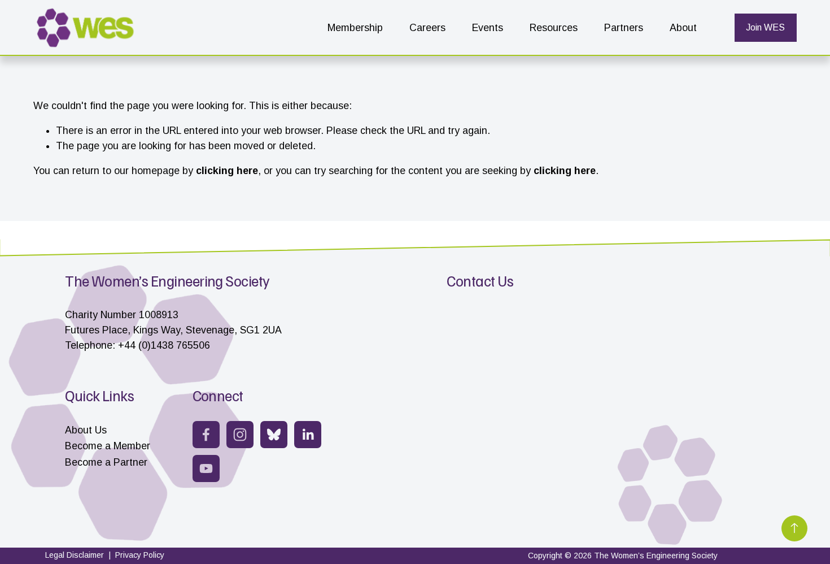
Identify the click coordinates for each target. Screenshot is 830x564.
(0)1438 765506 (174, 345)
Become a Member (107, 446)
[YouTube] (206, 468)
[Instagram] (240, 434)
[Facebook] (206, 434)
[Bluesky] (273, 434)
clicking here (227, 170)
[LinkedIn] (307, 434)
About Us (86, 430)
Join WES (765, 27)
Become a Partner (106, 462)
